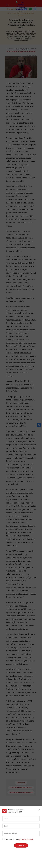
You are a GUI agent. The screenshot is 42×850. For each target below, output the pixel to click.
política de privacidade (26, 839)
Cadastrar (21, 845)
